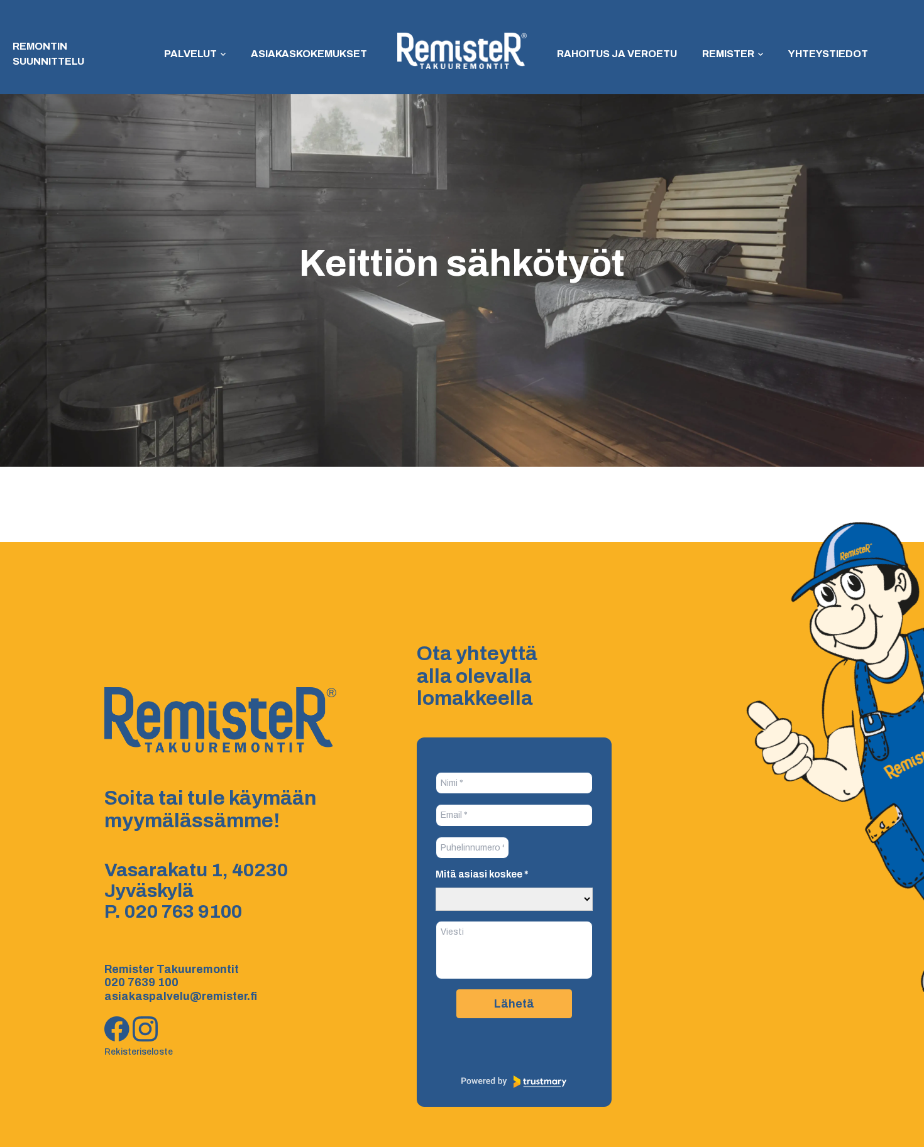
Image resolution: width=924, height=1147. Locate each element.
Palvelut (190, 53)
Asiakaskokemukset (309, 53)
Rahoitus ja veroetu (617, 53)
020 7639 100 (141, 982)
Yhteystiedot (828, 53)
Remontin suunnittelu (48, 54)
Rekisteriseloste (138, 1052)
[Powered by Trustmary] (514, 1081)
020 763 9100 (183, 911)
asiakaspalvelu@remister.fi (180, 996)
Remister (728, 53)
